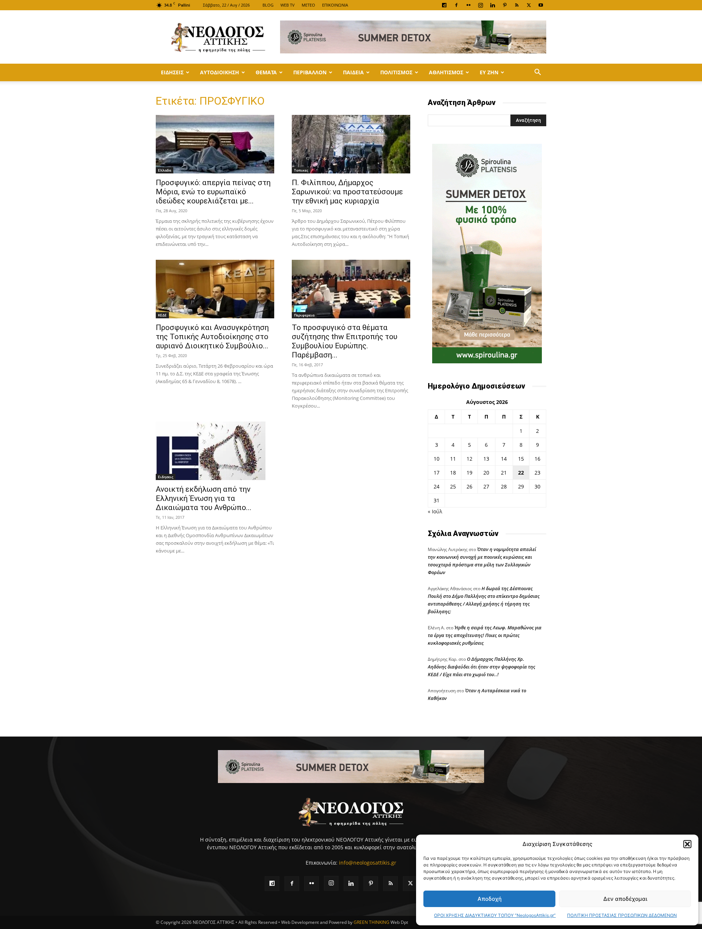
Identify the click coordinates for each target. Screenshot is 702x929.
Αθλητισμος (446, 72)
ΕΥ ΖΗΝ (489, 72)
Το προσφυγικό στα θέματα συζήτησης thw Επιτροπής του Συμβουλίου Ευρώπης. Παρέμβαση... (344, 341)
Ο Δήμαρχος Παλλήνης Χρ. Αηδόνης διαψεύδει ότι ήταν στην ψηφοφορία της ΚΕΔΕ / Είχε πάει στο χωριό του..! (481, 667)
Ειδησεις (172, 72)
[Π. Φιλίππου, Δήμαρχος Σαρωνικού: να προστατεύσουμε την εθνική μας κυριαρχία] (351, 144)
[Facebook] (456, 5)
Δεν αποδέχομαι (625, 898)
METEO (308, 5)
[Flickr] (468, 5)
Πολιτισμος (396, 72)
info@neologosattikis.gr (367, 862)
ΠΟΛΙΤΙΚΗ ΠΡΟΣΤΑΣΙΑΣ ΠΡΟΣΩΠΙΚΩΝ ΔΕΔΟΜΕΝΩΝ (622, 915)
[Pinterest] (504, 5)
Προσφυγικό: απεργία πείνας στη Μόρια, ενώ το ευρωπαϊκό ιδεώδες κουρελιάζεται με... (213, 191)
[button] (687, 844)
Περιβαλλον (310, 72)
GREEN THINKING (371, 922)
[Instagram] (480, 5)
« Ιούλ (435, 511)
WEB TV (287, 5)
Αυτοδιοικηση (219, 72)
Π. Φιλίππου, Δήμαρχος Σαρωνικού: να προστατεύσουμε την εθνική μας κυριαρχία (347, 191)
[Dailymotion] (444, 5)
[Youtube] (540, 5)
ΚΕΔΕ (162, 315)
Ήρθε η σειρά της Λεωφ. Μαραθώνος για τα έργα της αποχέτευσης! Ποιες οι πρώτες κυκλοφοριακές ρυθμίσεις (484, 635)
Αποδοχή (490, 898)
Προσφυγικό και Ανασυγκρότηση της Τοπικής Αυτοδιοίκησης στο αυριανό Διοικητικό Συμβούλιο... (212, 336)
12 (469, 458)
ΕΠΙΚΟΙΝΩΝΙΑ (335, 5)
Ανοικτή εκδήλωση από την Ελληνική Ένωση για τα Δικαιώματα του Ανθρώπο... (204, 498)
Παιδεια (353, 72)
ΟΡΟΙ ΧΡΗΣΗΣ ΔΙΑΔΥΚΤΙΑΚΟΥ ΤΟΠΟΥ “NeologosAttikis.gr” (495, 915)
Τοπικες (301, 170)
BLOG (268, 5)
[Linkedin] (492, 5)
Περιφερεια (304, 315)
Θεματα (266, 72)
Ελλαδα (164, 170)
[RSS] (516, 5)
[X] (528, 5)
